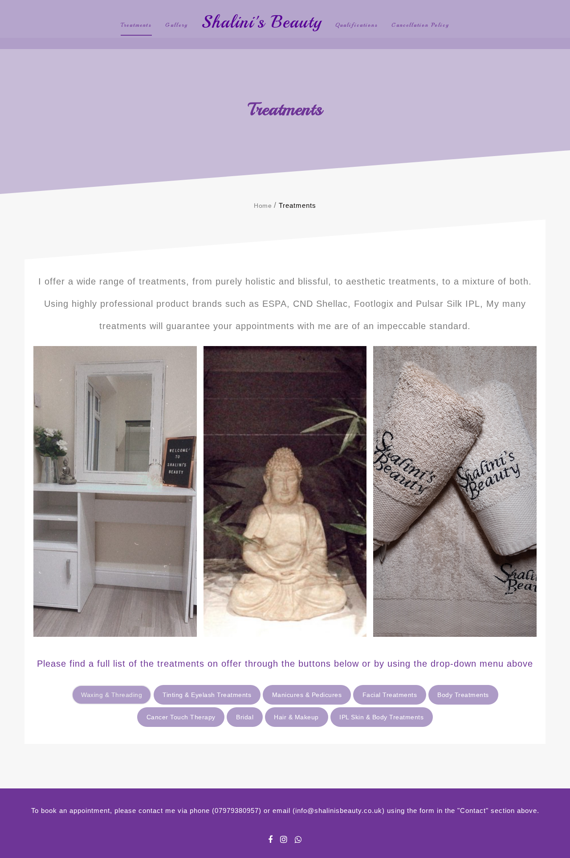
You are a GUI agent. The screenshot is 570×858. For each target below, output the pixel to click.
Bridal (244, 717)
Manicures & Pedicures (307, 694)
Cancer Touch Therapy (181, 717)
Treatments (136, 25)
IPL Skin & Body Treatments (381, 717)
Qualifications (356, 25)
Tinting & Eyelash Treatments (207, 694)
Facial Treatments (389, 694)
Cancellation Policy (420, 25)
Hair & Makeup (296, 717)
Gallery (176, 25)
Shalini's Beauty (261, 22)
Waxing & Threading (111, 694)
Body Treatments (463, 694)
